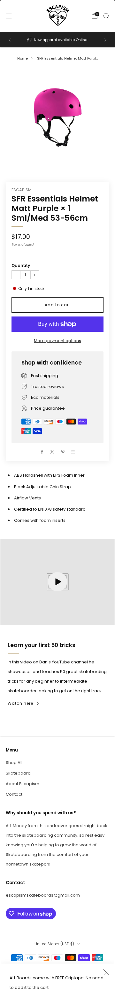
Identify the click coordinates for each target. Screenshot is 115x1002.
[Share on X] (52, 452)
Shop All (14, 763)
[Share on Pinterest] (63, 452)
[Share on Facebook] (42, 452)
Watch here (20, 703)
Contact (14, 794)
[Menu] (9, 16)
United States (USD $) (54, 944)
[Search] (106, 15)
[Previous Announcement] (9, 40)
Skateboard (18, 773)
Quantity (21, 265)
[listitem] (57, 39)
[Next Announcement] (105, 40)
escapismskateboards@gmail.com (43, 895)
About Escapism (22, 784)
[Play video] (57, 581)
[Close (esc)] (106, 972)
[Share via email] (73, 452)
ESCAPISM (22, 190)
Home (22, 58)
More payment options (57, 341)
